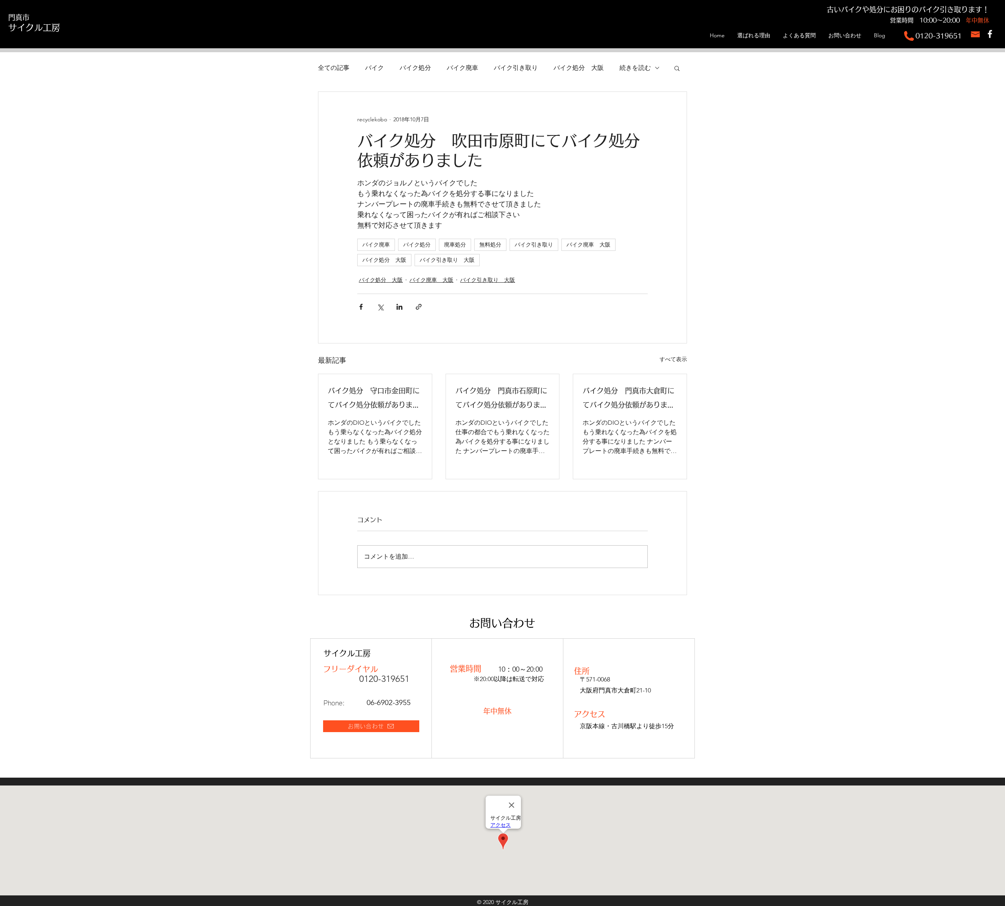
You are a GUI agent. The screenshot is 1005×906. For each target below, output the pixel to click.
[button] (677, 68)
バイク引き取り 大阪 (447, 259)
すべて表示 (673, 359)
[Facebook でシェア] (361, 307)
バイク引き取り (516, 67)
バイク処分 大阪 (579, 67)
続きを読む (635, 67)
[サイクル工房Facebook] (990, 34)
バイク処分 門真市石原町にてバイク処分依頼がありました (501, 399)
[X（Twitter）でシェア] (380, 307)
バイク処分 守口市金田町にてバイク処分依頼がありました (374, 399)
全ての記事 (333, 67)
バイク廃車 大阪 (588, 244)
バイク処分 (415, 67)
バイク (374, 67)
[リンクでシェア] (418, 307)
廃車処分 (455, 244)
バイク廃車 (462, 67)
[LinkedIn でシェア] (399, 307)
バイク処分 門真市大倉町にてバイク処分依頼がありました (628, 399)
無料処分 (490, 244)
